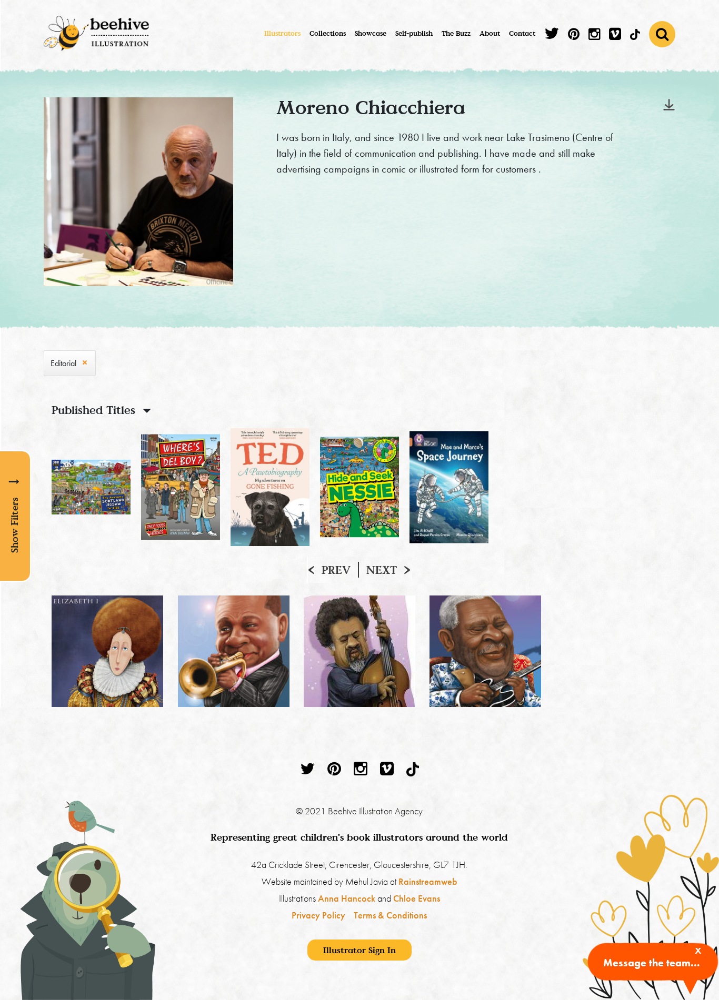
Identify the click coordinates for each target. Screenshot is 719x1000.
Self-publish (414, 33)
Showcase (370, 33)
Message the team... (651, 962)
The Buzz (456, 33)
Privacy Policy (318, 915)
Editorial (63, 363)
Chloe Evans (416, 898)
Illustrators (282, 33)
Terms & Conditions (390, 915)
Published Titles (93, 410)
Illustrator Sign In (359, 950)
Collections (327, 33)
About (490, 33)
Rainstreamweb (427, 881)
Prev (336, 570)
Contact (522, 33)
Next (381, 570)
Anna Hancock (346, 898)
